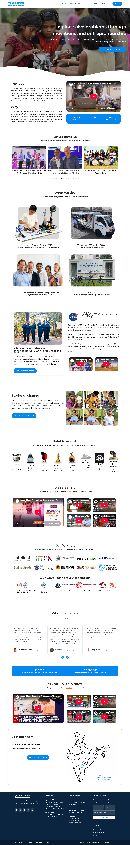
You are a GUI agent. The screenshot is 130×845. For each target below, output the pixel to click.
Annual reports (97, 835)
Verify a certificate (98, 829)
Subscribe (104, 817)
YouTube (69, 492)
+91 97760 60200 (74, 818)
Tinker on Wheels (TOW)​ (91, 245)
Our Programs (75, 4)
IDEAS (91, 292)
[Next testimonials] (67, 657)
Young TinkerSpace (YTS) (38, 245)
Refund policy (111, 842)
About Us (62, 4)
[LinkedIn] (24, 810)
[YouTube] (28, 810)
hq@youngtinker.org (75, 822)
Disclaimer (103, 842)
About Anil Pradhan (98, 832)
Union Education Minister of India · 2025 (29, 650)
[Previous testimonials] (62, 657)
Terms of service (94, 842)
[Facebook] (16, 810)
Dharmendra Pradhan (26, 649)
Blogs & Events (91, 4)
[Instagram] (20, 810)
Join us (104, 4)
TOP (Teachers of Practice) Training (38, 292)
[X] (32, 810)
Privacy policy (83, 842)
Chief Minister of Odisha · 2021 (99, 650)
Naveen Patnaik (97, 649)
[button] (67, 3)
